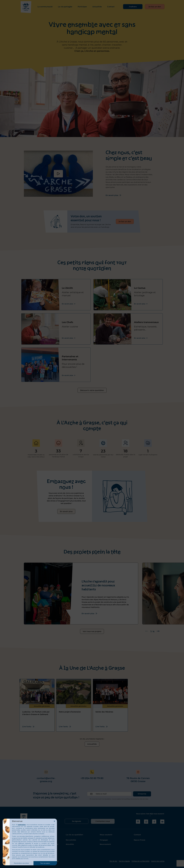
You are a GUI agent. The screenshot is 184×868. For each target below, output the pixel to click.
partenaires (22, 824)
